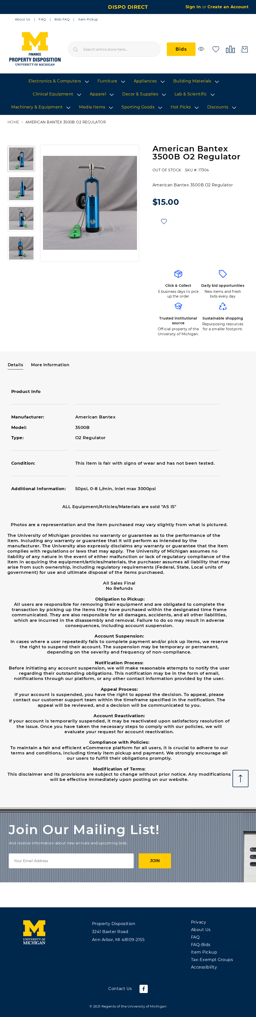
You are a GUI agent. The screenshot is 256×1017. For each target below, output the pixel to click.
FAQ (42, 19)
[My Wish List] (216, 48)
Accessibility (204, 967)
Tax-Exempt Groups (212, 959)
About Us (22, 19)
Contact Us (120, 988)
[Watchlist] (202, 48)
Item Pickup (88, 19)
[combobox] (114, 49)
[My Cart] (244, 49)
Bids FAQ (62, 19)
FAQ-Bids (200, 944)
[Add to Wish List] (164, 221)
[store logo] (35, 49)
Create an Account (228, 6)
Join (155, 860)
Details (15, 364)
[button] (21, 159)
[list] (128, 94)
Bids (181, 49)
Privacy (198, 922)
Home (13, 122)
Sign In (194, 6)
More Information (50, 364)
